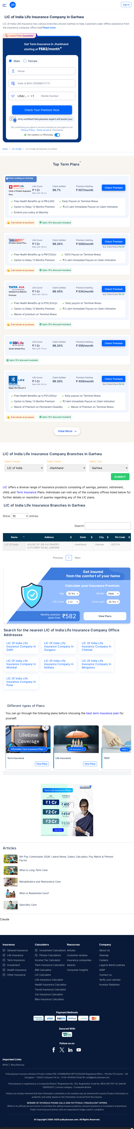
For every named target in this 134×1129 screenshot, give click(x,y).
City (101, 537)
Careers (103, 960)
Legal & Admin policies (112, 964)
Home (5, 149)
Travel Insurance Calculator (50, 989)
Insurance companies (79, 960)
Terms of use (43, 130)
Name (14, 537)
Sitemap (104, 955)
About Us (104, 950)
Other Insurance (16, 974)
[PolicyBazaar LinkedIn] (70, 1049)
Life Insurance (63, 758)
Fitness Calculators (50, 955)
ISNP (102, 969)
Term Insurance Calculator (50, 964)
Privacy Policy (28, 130)
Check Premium (114, 187)
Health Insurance (16, 969)
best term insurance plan (102, 713)
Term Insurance (26, 492)
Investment (13, 964)
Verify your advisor (110, 979)
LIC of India (16, 149)
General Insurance (17, 950)
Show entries (20, 516)
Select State (54, 461)
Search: (79, 526)
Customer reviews (77, 955)
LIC (5, 487)
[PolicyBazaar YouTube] (78, 1049)
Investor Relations (109, 984)
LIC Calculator (43, 974)
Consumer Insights (77, 969)
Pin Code (120, 537)
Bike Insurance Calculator (49, 999)
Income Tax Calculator (47, 960)
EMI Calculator (43, 969)
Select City (95, 461)
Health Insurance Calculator (50, 984)
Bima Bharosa (17, 1064)
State (83, 537)
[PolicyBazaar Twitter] (62, 1049)
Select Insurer (12, 461)
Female (32, 61)
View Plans (104, 616)
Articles (71, 950)
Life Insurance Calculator (49, 979)
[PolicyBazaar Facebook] (53, 1049)
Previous (58, 557)
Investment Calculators (52, 950)
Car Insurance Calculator (49, 994)
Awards (71, 964)
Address (49, 537)
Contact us (105, 974)
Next (77, 557)
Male (17, 61)
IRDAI (5, 1064)
